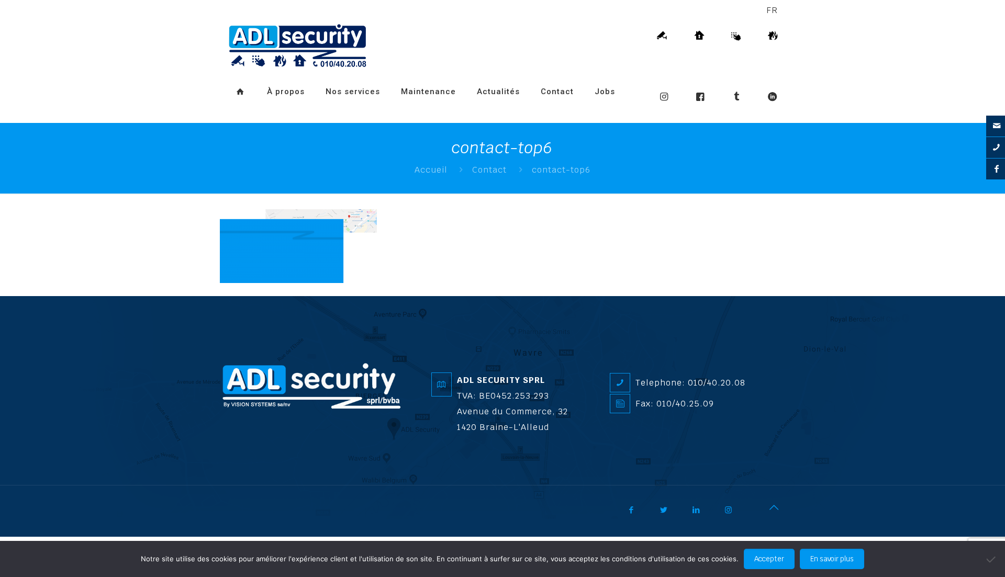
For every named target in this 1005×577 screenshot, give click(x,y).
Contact (489, 169)
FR (772, 10)
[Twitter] (671, 513)
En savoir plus (832, 559)
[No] (992, 559)
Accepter (769, 559)
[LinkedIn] (703, 513)
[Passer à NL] (235, 117)
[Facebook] (638, 513)
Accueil (431, 169)
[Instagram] (736, 513)
